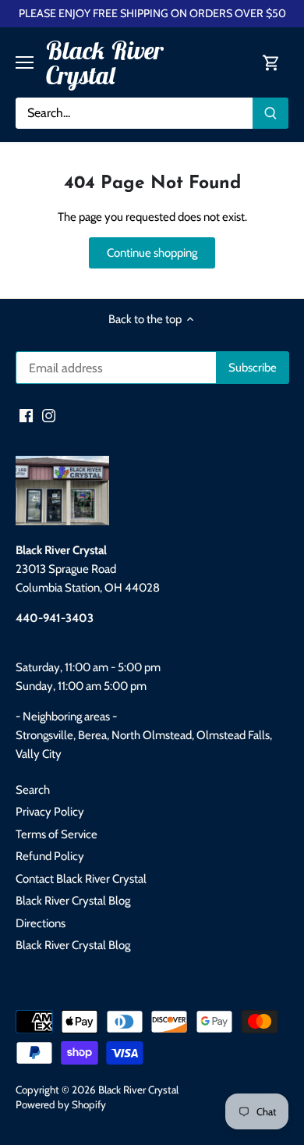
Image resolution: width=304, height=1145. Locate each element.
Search (33, 790)
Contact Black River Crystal (81, 879)
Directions (40, 923)
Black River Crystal (104, 62)
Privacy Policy (50, 812)
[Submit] (270, 113)
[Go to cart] (271, 62)
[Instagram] (48, 415)
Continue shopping (152, 253)
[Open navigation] (25, 62)
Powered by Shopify (61, 1104)
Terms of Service (56, 834)
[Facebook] (26, 415)
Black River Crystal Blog (73, 901)
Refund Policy (50, 856)
